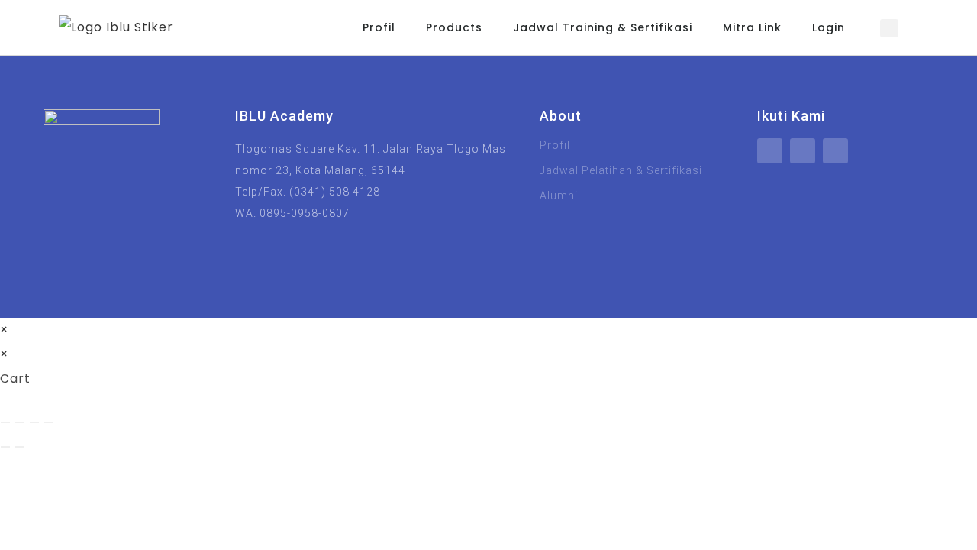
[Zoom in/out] (5, 422)
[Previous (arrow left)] (5, 446)
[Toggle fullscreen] (20, 422)
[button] (889, 28)
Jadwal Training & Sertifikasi (602, 27)
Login (828, 27)
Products (454, 27)
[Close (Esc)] (49, 422)
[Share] (34, 422)
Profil (379, 27)
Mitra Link (752, 27)
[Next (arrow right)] (20, 446)
